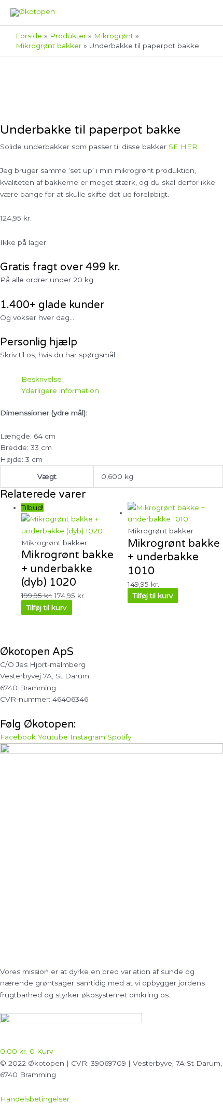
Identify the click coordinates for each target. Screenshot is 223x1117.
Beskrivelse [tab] (41, 379)
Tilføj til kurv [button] (46, 607)
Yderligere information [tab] (60, 390)
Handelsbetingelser (34, 1099)
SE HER (183, 146)
